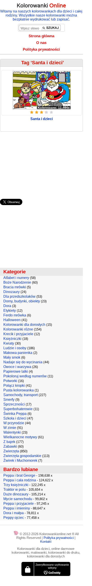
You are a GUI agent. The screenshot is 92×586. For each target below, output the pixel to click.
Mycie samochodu (17, 499)
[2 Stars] (36, 112)
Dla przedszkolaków (19, 296)
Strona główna (41, 36)
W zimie (9, 428)
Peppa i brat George (19, 475)
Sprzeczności (14, 404)
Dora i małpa (13, 513)
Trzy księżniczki (15, 485)
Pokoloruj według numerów (25, 376)
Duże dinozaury (15, 494)
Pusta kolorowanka (18, 390)
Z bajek (9, 442)
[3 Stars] (41, 112)
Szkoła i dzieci (14, 418)
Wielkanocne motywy (20, 437)
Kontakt (45, 541)
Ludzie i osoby (14, 348)
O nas (41, 43)
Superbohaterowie (18, 409)
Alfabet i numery (16, 278)
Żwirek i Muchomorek (20, 460)
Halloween (12, 320)
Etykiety (9, 310)
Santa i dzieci (41, 119)
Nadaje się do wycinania (22, 362)
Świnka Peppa (15, 414)
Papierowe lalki (15, 371)
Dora (7, 306)
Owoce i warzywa (17, 367)
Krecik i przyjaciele (18, 334)
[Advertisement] (46, 163)
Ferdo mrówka (14, 315)
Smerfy (9, 399)
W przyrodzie (13, 423)
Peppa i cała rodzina (19, 480)
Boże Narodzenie (17, 282)
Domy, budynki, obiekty (21, 301)
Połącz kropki (14, 385)
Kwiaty (8, 343)
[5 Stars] (51, 112)
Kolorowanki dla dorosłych (24, 324)
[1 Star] (31, 112)
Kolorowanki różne (18, 329)
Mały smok (11, 357)
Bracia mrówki (14, 287)
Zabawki (10, 446)
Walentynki (12, 432)
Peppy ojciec (13, 518)
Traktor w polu (14, 489)
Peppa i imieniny (16, 508)
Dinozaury (11, 292)
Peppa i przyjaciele (18, 503)
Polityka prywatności (41, 49)
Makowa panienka (17, 353)
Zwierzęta (11, 451)
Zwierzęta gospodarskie (22, 456)
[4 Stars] (46, 112)
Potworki (10, 381)
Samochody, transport (20, 395)
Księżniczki (12, 339)
